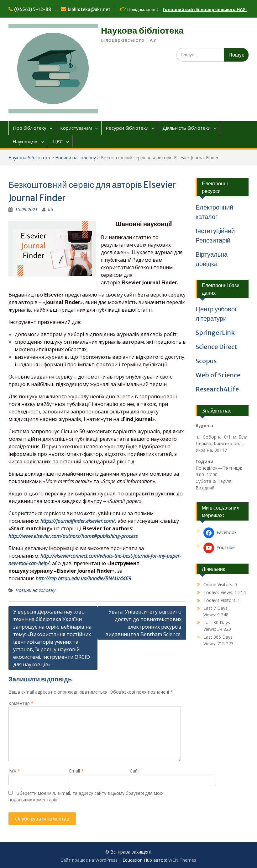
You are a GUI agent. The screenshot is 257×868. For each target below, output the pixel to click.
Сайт (135, 771)
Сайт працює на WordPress (89, 860)
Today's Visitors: (220, 600)
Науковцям (25, 141)
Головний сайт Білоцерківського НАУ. (205, 9)
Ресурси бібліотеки (127, 128)
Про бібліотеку (29, 128)
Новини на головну (75, 158)
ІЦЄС (57, 141)
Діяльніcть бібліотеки (186, 128)
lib (50, 209)
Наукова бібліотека (142, 30)
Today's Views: (218, 592)
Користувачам (76, 128)
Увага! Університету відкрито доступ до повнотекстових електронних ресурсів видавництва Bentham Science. (143, 623)
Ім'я (14, 771)
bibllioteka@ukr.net (89, 9)
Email (76, 771)
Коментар (21, 703)
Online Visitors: (218, 584)
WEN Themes (182, 860)
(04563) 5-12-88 (32, 9)
